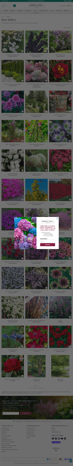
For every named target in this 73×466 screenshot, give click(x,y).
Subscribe (47, 244)
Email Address (43, 238)
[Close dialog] (57, 218)
